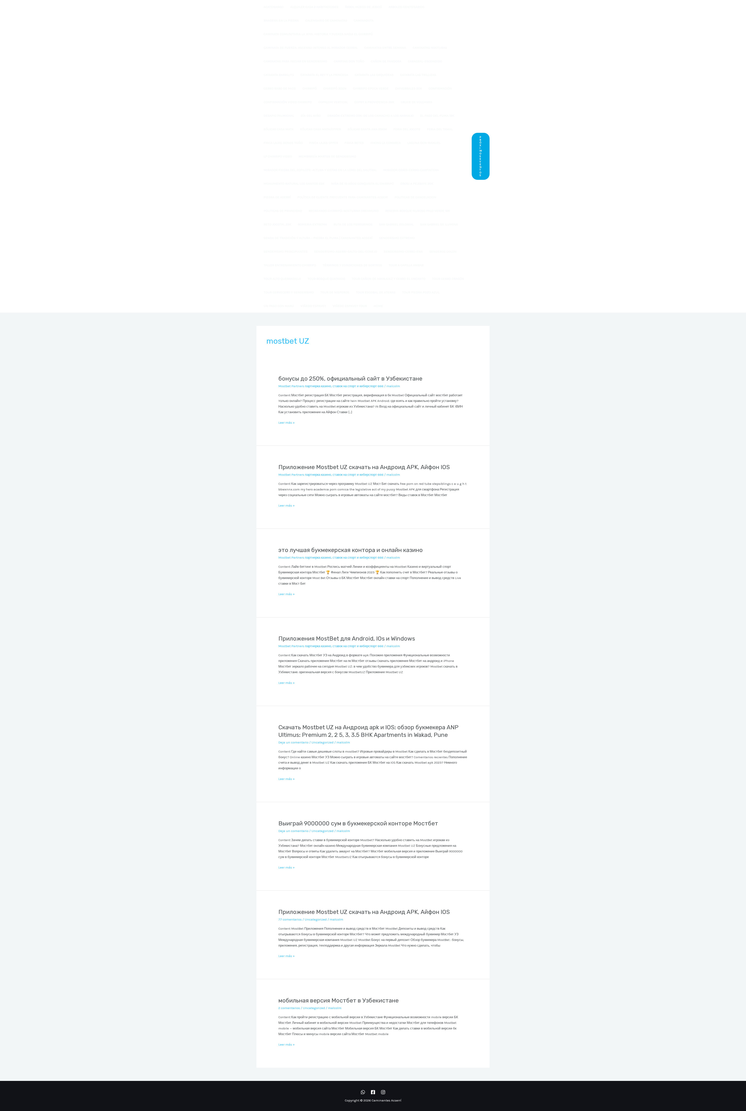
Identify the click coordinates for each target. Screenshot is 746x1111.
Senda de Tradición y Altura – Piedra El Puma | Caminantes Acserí (318, 238)
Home (378, 306)
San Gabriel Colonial (396, 224)
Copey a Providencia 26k (374, 102)
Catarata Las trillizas (418, 75)
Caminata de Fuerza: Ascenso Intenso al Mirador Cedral (311, 48)
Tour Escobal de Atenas (376, 292)
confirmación (440, 88)
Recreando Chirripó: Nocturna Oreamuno (344, 211)
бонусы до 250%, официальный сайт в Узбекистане (350, 378)
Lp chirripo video (278, 156)
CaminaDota (364, 20)
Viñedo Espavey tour (350, 306)
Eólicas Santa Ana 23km (367, 129)
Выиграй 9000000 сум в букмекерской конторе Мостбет (358, 823)
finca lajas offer (323, 143)
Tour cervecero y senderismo (289, 292)
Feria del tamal (440, 129)
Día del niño (311, 115)
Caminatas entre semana (385, 48)
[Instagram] (383, 1092)
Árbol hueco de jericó (363, 7)
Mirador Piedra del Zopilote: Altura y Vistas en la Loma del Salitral (320, 170)
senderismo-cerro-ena (403, 251)
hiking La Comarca (385, 143)
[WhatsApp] (362, 1092)
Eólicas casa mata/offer (320, 129)
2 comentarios (289, 1008)
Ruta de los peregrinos (353, 224)
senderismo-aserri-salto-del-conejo (345, 251)
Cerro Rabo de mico (280, 88)
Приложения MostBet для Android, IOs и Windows (346, 638)
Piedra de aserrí (277, 197)
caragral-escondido (425, 61)
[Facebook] (373, 1092)
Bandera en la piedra (281, 20)
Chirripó (309, 88)
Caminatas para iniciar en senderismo (295, 61)
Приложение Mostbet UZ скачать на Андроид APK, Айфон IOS (364, 467)
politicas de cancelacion (415, 197)
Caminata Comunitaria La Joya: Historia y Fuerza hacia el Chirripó (318, 34)
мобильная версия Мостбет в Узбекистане (338, 1000)
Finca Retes (354, 143)
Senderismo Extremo (397, 238)
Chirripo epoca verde (371, 88)
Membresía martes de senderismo (327, 156)
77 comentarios (290, 919)
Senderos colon (443, 251)
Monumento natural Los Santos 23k (294, 183)
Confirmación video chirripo (288, 102)
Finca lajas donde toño (283, 143)
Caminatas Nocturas (430, 48)
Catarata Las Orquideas (374, 75)
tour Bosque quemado (326, 279)
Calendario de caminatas (326, 20)
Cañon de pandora (386, 61)
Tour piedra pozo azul (420, 292)
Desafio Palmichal (279, 115)
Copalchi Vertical (333, 102)
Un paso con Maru (279, 306)
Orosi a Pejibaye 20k (416, 183)
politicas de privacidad (283, 211)
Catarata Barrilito (279, 75)
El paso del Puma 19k (437, 115)
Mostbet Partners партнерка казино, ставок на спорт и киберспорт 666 (330, 386)
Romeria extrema (312, 224)
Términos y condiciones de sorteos (352, 265)
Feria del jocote (406, 129)
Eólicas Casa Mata (279, 129)
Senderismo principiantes (286, 251)
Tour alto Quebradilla (282, 279)
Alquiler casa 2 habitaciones (314, 7)
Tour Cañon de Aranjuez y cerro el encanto (388, 279)
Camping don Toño (349, 61)
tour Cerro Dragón (448, 279)
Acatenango (274, 7)
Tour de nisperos (334, 292)
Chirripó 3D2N (334, 88)
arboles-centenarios (406, 7)
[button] (481, 156)
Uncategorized (322, 742)
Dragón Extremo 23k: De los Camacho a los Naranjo (370, 115)
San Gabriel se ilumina (439, 224)
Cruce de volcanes (416, 102)
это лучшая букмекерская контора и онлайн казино (350, 550)
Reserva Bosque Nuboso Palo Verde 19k (417, 211)
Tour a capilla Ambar (406, 265)
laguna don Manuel (424, 143)
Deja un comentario (293, 742)
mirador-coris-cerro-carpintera (411, 170)
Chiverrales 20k (408, 88)
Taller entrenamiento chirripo (290, 265)
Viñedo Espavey (313, 306)
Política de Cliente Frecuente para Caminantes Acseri (342, 197)
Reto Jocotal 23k (277, 224)
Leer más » (286, 422)
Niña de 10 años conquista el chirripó (362, 183)
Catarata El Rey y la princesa (324, 75)
